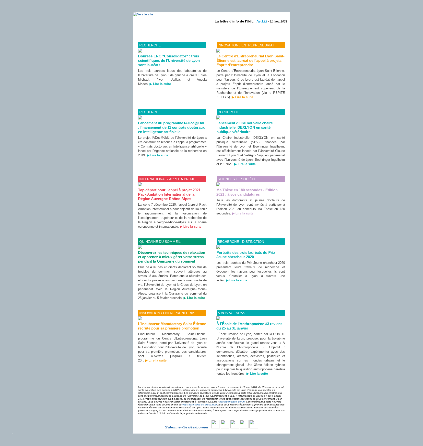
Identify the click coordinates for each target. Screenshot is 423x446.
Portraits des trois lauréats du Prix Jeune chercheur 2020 (245, 254)
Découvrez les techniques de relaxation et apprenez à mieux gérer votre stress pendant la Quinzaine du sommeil (171, 256)
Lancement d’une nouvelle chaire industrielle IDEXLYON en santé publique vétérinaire (244, 127)
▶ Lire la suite (160, 84)
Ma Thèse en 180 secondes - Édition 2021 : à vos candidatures (247, 192)
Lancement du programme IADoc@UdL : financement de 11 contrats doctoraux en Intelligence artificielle (171, 127)
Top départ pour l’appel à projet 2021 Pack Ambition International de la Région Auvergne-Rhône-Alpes (169, 194)
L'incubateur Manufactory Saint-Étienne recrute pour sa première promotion (172, 326)
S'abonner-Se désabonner (186, 427)
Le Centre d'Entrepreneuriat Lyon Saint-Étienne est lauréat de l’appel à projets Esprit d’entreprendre (250, 60)
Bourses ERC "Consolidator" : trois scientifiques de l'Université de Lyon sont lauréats (169, 60)
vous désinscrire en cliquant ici (199, 404)
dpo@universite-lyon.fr (232, 401)
